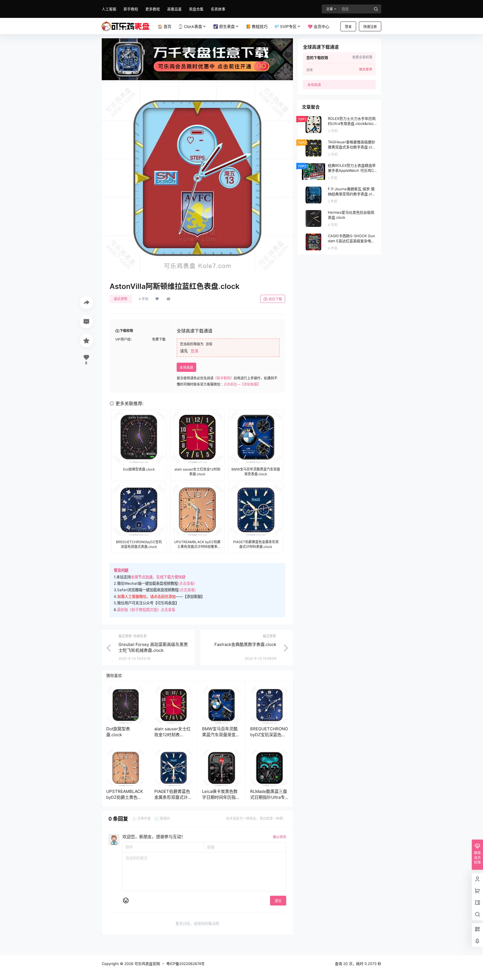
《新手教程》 (224, 378)
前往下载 (275, 299)
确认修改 (279, 837)
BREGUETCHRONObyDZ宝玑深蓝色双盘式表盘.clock (269, 734)
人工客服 (109, 9)
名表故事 (218, 9)
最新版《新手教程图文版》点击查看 (146, 609)
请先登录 (365, 69)
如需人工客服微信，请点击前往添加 (146, 596)
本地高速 (186, 367)
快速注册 (370, 27)
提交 (278, 901)
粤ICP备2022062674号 (185, 963)
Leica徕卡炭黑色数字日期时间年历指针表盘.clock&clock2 (221, 797)
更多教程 (152, 9)
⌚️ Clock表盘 (190, 26)
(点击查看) (186, 583)
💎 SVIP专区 (285, 26)
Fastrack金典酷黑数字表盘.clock (245, 644)
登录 (348, 27)
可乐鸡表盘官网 (146, 963)
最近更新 (120, 299)
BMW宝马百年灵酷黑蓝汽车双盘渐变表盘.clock (221, 734)
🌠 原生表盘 (224, 26)
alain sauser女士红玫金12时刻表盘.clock (172, 734)
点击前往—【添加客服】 (242, 384)
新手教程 (131, 9)
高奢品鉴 (174, 9)
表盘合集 (196, 9)
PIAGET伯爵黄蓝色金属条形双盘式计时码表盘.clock (173, 797)
